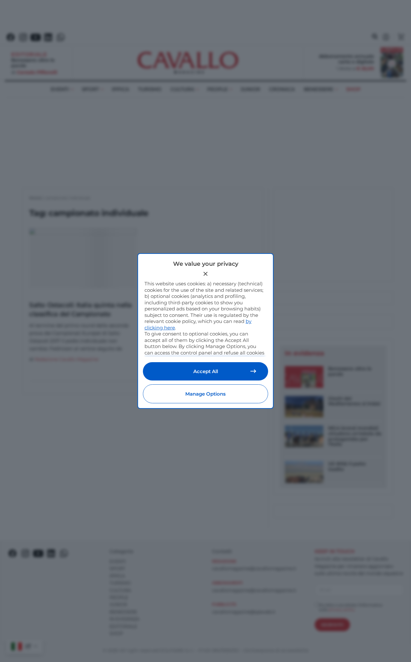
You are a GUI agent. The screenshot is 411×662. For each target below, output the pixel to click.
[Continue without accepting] (205, 273)
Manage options (205, 394)
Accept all (205, 371)
